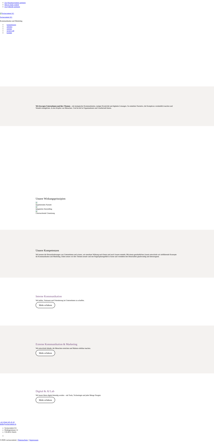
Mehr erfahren (45, 305)
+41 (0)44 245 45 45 (7, 422)
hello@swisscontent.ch (8, 424)
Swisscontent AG (6, 17)
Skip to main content (11, 5)
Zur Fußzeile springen (12, 7)
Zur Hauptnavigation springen (15, 3)
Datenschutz (23, 440)
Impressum (33, 440)
